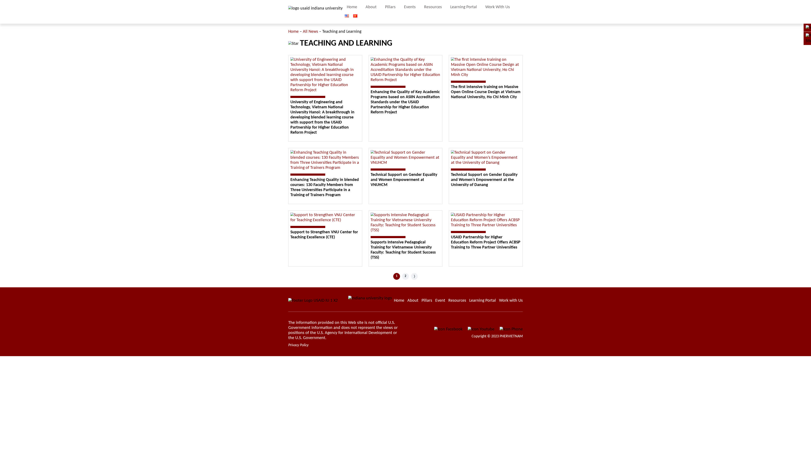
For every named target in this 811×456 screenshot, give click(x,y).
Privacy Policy (298, 345)
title (521, 12)
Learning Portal (463, 7)
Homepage (399, 300)
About (371, 7)
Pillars (390, 7)
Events (410, 7)
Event (440, 300)
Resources (433, 7)
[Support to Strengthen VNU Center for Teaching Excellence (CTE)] (325, 218)
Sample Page (315, 12)
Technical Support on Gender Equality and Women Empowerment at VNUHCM (404, 180)
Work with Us (511, 300)
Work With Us (497, 7)
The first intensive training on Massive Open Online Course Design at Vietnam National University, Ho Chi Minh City (485, 92)
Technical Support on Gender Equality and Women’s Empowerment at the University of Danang (484, 180)
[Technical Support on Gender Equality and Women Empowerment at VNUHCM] (405, 157)
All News (310, 32)
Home (352, 7)
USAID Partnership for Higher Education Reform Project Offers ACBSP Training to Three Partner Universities (485, 242)
